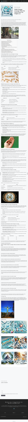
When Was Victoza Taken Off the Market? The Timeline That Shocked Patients (9, 50)
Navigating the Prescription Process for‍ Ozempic (6, 42)
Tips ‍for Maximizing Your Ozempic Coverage (5, 44)
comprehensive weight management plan (5, 250)
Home (1, 19)
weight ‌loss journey (23, 167)
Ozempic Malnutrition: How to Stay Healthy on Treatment (6, 52)
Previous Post (0, 173)
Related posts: (3, 48)
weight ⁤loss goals (17, 67)
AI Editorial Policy (14, 421)
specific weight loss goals (9, 284)
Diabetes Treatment (5, 19)
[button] (26, 1)
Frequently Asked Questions (4, 46)
